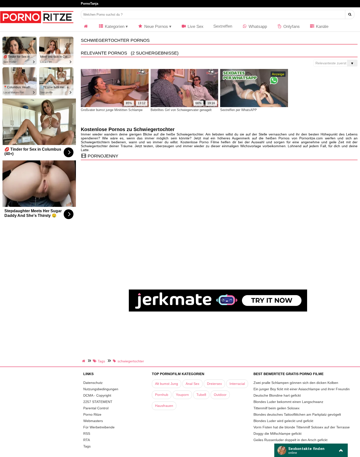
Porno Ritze (92, 414)
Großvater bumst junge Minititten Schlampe (112, 110)
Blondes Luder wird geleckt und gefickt (283, 421)
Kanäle (321, 26)
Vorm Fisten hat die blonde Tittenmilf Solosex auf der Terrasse (301, 427)
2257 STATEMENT (97, 402)
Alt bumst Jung (166, 384)
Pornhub (161, 395)
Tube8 (201, 395)
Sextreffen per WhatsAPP (238, 110)
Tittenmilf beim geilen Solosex (276, 408)
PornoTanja (89, 3)
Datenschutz (93, 383)
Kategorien (114, 26)
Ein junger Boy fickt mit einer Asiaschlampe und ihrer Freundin (301, 389)
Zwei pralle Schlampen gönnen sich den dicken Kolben (295, 383)
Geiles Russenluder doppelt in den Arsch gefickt (290, 440)
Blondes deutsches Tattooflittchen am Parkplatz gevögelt (297, 414)
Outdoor (220, 395)
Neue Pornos (155, 26)
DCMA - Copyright (97, 395)
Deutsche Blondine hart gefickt (277, 395)
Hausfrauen (164, 406)
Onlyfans (291, 26)
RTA (86, 440)
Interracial (237, 384)
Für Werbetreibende (99, 427)
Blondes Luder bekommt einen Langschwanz (288, 402)
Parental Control (95, 408)
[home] (84, 361)
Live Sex (195, 26)
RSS (86, 433)
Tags (87, 446)
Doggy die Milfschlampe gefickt (277, 433)
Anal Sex (192, 384)
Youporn (182, 395)
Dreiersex (214, 384)
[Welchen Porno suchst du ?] (349, 14)
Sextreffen (222, 26)
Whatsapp (257, 26)
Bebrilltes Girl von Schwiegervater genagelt (181, 110)
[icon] (86, 27)
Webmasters (93, 421)
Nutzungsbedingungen (100, 389)
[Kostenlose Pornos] (36, 26)
